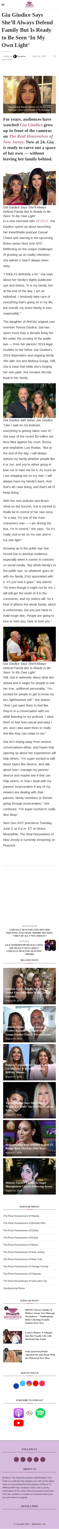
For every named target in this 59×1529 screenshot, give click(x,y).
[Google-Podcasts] (30, 1410)
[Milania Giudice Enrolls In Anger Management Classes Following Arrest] (29, 1176)
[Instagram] (29, 1459)
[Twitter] (22, 1459)
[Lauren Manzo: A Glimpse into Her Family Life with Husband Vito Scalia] (12, 1337)
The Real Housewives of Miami (20, 1244)
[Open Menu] (3, 4)
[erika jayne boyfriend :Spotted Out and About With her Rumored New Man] (12, 1356)
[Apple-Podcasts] (19, 1410)
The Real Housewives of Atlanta (21, 1216)
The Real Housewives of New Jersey (24, 1252)
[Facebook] (16, 1459)
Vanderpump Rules (14, 1288)
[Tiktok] (36, 1459)
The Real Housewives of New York (22, 1259)
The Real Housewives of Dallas (21, 1230)
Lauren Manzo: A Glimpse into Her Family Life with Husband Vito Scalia (38, 1335)
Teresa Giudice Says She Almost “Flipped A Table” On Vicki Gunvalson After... (29, 1106)
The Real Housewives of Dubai (20, 1237)
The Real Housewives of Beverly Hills (24, 1223)
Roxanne (21, 56)
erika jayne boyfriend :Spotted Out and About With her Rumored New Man (40, 1354)
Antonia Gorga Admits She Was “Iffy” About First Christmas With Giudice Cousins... (29, 992)
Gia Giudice (31, 124)
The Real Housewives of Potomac (22, 1273)
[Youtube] (19, 1420)
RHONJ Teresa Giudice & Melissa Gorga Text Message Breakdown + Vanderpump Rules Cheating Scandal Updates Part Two (40, 1316)
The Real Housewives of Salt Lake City (25, 1281)
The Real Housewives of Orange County (25, 1266)
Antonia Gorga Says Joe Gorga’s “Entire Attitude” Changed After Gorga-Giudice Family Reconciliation (28, 1030)
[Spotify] (40, 1410)
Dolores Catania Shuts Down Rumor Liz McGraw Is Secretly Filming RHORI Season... (28, 1068)
